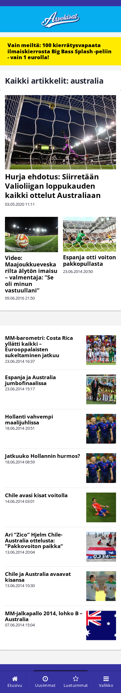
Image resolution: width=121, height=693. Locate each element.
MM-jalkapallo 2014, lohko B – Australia (44, 616)
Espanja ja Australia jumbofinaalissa (30, 380)
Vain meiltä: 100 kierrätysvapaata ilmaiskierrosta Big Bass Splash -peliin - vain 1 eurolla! (59, 51)
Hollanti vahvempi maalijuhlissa (29, 419)
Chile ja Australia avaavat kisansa (38, 576)
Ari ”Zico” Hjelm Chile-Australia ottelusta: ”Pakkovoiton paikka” (34, 540)
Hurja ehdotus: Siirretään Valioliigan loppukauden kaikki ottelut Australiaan (53, 185)
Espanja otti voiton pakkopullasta (89, 260)
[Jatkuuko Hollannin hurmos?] (101, 468)
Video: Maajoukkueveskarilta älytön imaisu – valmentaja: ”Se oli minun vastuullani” (31, 274)
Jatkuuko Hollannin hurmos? (42, 455)
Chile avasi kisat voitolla (36, 495)
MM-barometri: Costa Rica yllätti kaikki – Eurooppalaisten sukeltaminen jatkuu (39, 346)
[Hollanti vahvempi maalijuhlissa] (101, 429)
